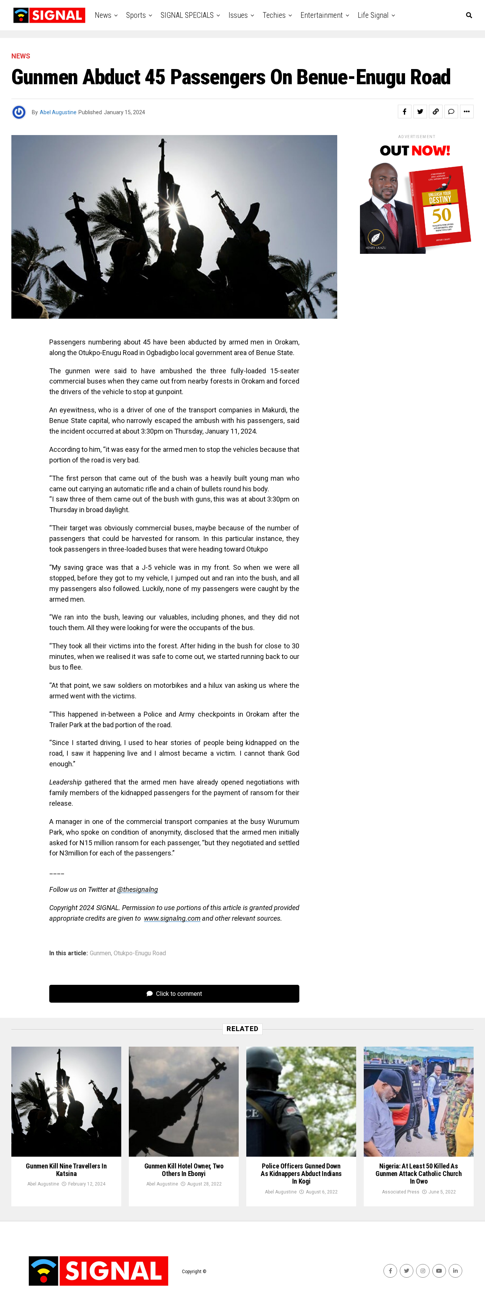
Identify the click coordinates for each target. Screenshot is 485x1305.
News (103, 15)
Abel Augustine (58, 112)
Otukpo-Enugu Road (140, 953)
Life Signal (373, 15)
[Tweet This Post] (420, 111)
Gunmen (100, 953)
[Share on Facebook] (404, 111)
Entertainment (321, 15)
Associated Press (400, 1192)
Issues (238, 15)
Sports (136, 15)
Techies (274, 15)
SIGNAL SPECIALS (187, 15)
